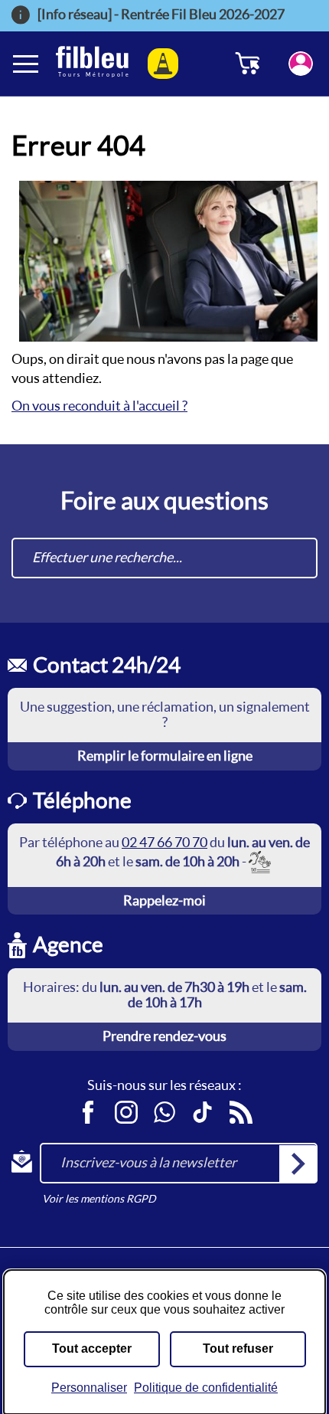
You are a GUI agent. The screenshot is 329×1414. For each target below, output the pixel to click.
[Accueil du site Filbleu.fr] (92, 63)
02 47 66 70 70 (164, 842)
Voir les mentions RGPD (99, 1199)
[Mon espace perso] (301, 63)
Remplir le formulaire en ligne (164, 756)
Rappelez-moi (164, 900)
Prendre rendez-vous (164, 1036)
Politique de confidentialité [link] (206, 1387)
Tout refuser (238, 1348)
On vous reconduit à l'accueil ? (99, 406)
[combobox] (164, 558)
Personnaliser (89, 1387)
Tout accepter (92, 1348)
